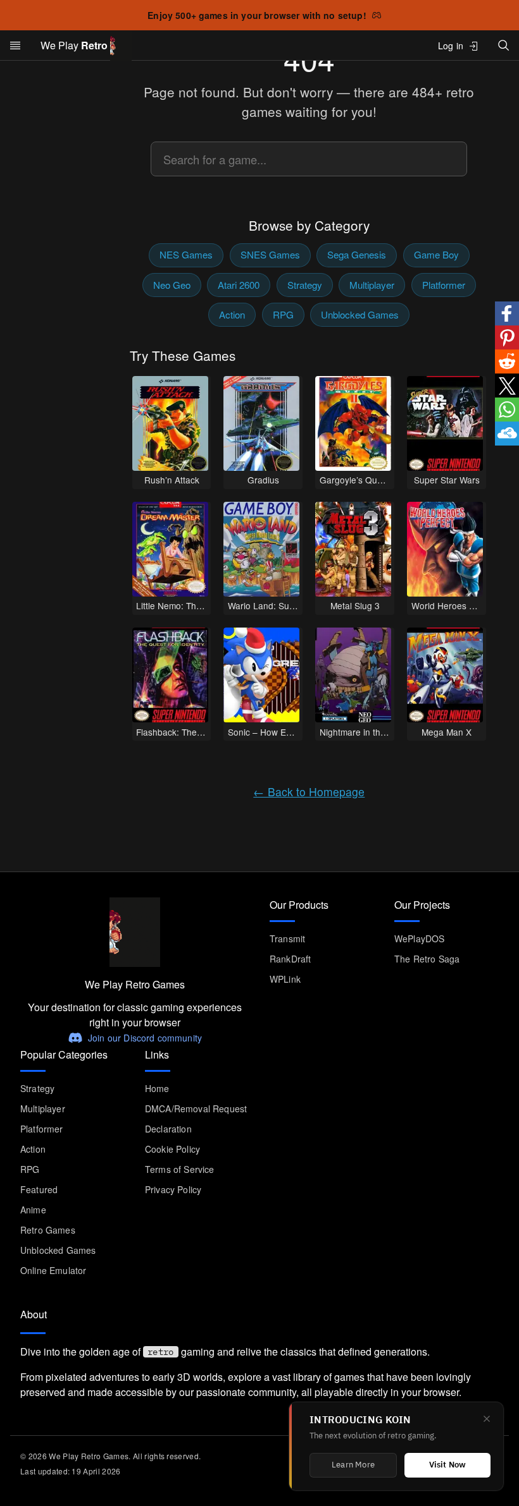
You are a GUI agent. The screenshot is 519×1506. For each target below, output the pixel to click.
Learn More (353, 1465)
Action (232, 314)
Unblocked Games (360, 314)
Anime (33, 1209)
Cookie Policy (172, 1149)
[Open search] (504, 45)
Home (157, 1088)
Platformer (443, 284)
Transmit (287, 938)
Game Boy (436, 254)
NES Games (186, 254)
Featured (39, 1189)
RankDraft (290, 958)
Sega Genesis (356, 254)
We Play (74, 45)
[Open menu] (15, 45)
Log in (450, 45)
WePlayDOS (419, 938)
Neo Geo (172, 284)
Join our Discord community (145, 1037)
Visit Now (447, 1465)
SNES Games (270, 254)
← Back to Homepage (309, 791)
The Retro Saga (427, 958)
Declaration (168, 1128)
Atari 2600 (239, 284)
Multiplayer (371, 284)
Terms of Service (180, 1169)
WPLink (285, 979)
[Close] (487, 1419)
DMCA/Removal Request (196, 1108)
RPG (283, 314)
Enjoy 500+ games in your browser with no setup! (256, 15)
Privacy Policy (173, 1189)
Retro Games (47, 1230)
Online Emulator (53, 1270)
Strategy (304, 284)
